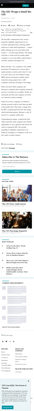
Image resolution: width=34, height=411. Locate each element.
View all (4, 327)
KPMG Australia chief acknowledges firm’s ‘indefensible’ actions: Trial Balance (16, 271)
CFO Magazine (6, 371)
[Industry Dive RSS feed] (14, 341)
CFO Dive (18, 372)
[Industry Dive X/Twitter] (10, 341)
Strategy (12, 148)
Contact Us (4, 357)
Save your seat (7, 407)
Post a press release (14, 327)
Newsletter (4, 360)
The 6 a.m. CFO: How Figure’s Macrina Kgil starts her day (17, 261)
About (3, 352)
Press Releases (5, 368)
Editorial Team (5, 355)
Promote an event (20, 364)
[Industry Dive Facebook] (6, 341)
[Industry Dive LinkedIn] (3, 341)
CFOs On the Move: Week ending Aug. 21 (15, 247)
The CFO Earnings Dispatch (14, 231)
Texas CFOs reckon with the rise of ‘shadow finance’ (17, 254)
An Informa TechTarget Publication (17, 1)
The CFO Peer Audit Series (14, 204)
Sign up (26, 5)
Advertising (18, 354)
